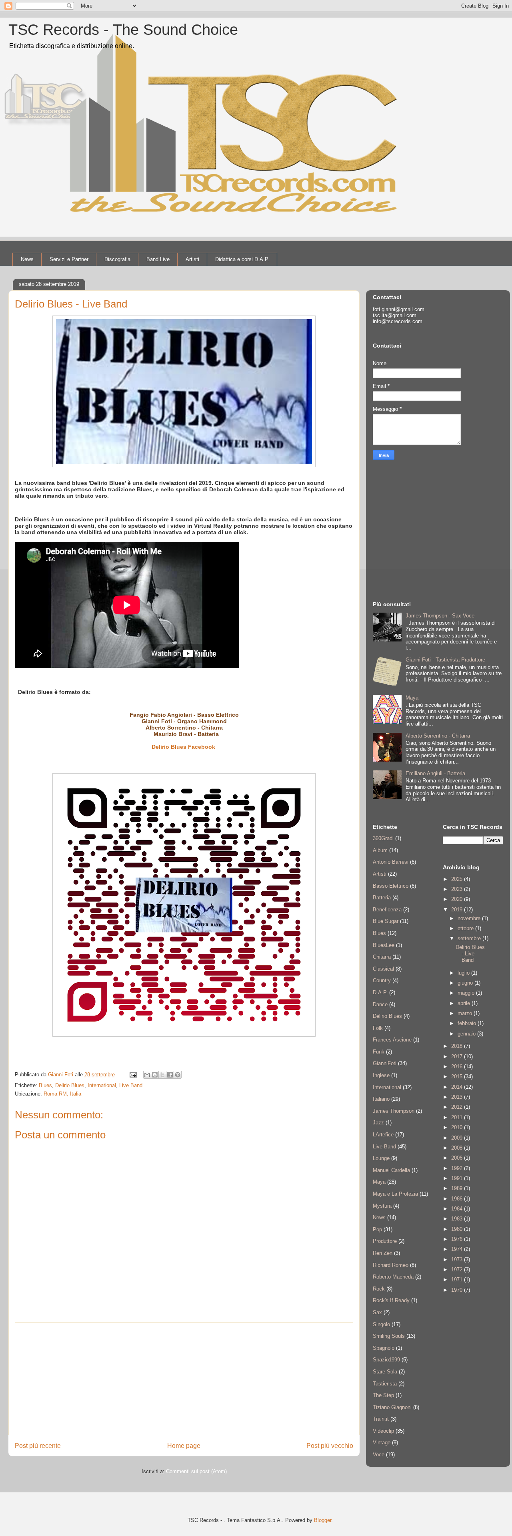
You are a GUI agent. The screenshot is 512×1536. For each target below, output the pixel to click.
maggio (467, 993)
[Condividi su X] (162, 1075)
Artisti (192, 259)
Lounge (381, 1158)
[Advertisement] (184, 1379)
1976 (457, 1239)
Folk (378, 1028)
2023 (457, 889)
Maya (412, 698)
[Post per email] (132, 1075)
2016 (457, 1067)
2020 (457, 899)
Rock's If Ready (391, 1300)
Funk (378, 1052)
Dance (380, 1004)
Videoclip (383, 1431)
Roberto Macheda (393, 1277)
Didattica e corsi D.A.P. (242, 259)
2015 (457, 1077)
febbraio (468, 1023)
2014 (457, 1087)
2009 (457, 1138)
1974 (457, 1249)
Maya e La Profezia (395, 1194)
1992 (457, 1168)
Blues (45, 1085)
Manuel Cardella (391, 1170)
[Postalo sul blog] (155, 1075)
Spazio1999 (386, 1360)
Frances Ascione (392, 1040)
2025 (457, 879)
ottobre (466, 928)
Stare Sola (385, 1372)
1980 (457, 1229)
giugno (466, 983)
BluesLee (383, 945)
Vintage (381, 1442)
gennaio (467, 1034)
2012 (457, 1107)
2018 (457, 1046)
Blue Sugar (385, 921)
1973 (457, 1260)
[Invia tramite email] (147, 1075)
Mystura (382, 1206)
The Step (383, 1395)
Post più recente (38, 1445)
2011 (457, 1117)
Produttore (385, 1241)
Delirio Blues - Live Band (470, 953)
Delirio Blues (169, 747)
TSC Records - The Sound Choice (123, 29)
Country (382, 980)
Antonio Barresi (390, 862)
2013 (457, 1097)
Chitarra (382, 957)
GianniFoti (384, 1063)
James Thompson (393, 1111)
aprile (465, 1003)
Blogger (322, 1520)
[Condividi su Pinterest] (178, 1075)
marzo (466, 1013)
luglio (464, 973)
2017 (457, 1056)
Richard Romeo (390, 1265)
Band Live (158, 259)
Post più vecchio (329, 1445)
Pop (377, 1229)
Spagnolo (383, 1348)
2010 (457, 1127)
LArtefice (383, 1135)
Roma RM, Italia (62, 1094)
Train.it (381, 1419)
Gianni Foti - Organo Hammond (184, 721)
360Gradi (383, 838)
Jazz (378, 1123)
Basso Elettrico (390, 886)
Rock (379, 1289)
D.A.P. (380, 992)
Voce (378, 1455)
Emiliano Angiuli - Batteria (435, 773)
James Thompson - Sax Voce (440, 616)
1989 (457, 1188)
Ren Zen (382, 1253)
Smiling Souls (389, 1336)
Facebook (202, 747)
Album (380, 850)
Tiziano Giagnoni (392, 1407)
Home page (183, 1445)
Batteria (382, 898)
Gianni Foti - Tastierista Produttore (445, 660)
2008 (457, 1148)
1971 (457, 1280)
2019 (457, 910)
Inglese (381, 1075)
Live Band (130, 1085)
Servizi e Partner (69, 259)
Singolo (381, 1324)
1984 (457, 1209)
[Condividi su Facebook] (170, 1075)
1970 (457, 1290)
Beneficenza (387, 910)
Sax (377, 1312)
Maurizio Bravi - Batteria (187, 734)
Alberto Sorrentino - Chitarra (184, 727)
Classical (383, 969)
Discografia (117, 259)
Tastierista (385, 1384)
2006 (457, 1158)
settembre (470, 938)
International (102, 1085)
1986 (457, 1199)
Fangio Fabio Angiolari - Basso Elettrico (184, 715)
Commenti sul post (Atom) (196, 1471)
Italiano (381, 1099)
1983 (457, 1219)
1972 (457, 1270)
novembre (470, 918)
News (27, 259)
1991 (457, 1178)
